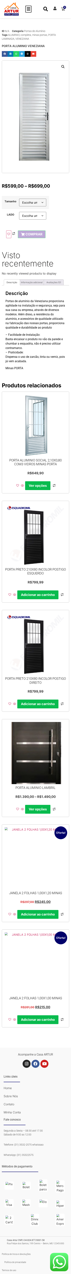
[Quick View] (22, 486)
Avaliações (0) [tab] (53, 282)
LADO (10, 214)
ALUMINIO (13, 34)
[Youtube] (44, 1064)
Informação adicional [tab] (32, 282)
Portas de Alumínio (34, 31)
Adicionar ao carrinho (38, 595)
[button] (28, 9)
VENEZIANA (22, 38)
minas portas (39, 34)
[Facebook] (35, 1064)
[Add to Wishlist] (8, 234)
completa (26, 34)
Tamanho (10, 201)
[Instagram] (27, 1064)
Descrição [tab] (12, 282)
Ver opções (38, 486)
